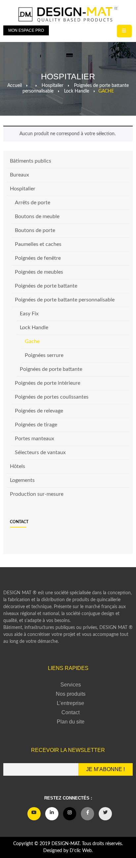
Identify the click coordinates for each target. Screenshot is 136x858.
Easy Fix (29, 313)
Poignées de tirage (36, 424)
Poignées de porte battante (46, 286)
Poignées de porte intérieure (47, 383)
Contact (19, 522)
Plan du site (71, 721)
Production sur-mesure (36, 494)
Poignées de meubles (39, 272)
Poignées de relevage (39, 410)
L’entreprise (70, 703)
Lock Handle (34, 327)
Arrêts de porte (32, 202)
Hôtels (17, 466)
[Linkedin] (51, 813)
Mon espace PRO (26, 30)
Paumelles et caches (38, 244)
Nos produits (70, 694)
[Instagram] (69, 813)
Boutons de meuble (37, 216)
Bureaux (19, 174)
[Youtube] (34, 813)
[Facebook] (87, 813)
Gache (32, 341)
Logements (22, 480)
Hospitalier (22, 188)
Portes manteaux (34, 438)
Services (70, 684)
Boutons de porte (35, 230)
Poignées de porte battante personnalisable (65, 299)
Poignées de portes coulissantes (51, 397)
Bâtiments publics (30, 161)
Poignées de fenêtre (38, 258)
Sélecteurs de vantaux (40, 452)
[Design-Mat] (68, 14)
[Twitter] (105, 813)
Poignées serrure (44, 355)
